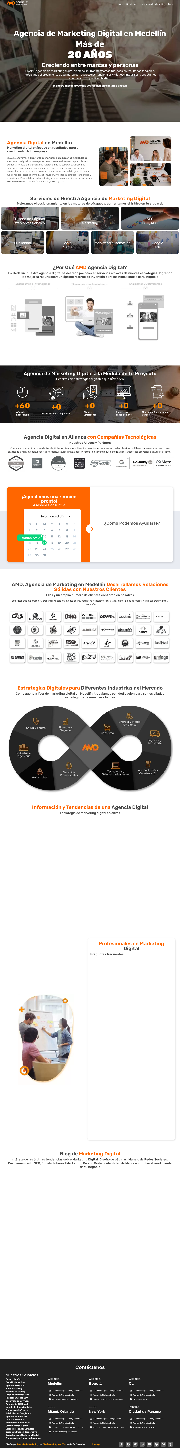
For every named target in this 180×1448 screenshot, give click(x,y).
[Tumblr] (170, 1444)
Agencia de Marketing (27, 1444)
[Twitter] (135, 1444)
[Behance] (163, 1444)
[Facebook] (128, 1444)
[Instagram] (142, 1444)
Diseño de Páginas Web (54, 1444)
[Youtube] (149, 1444)
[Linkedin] (121, 1444)
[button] (133, 4)
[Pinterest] (156, 1444)
